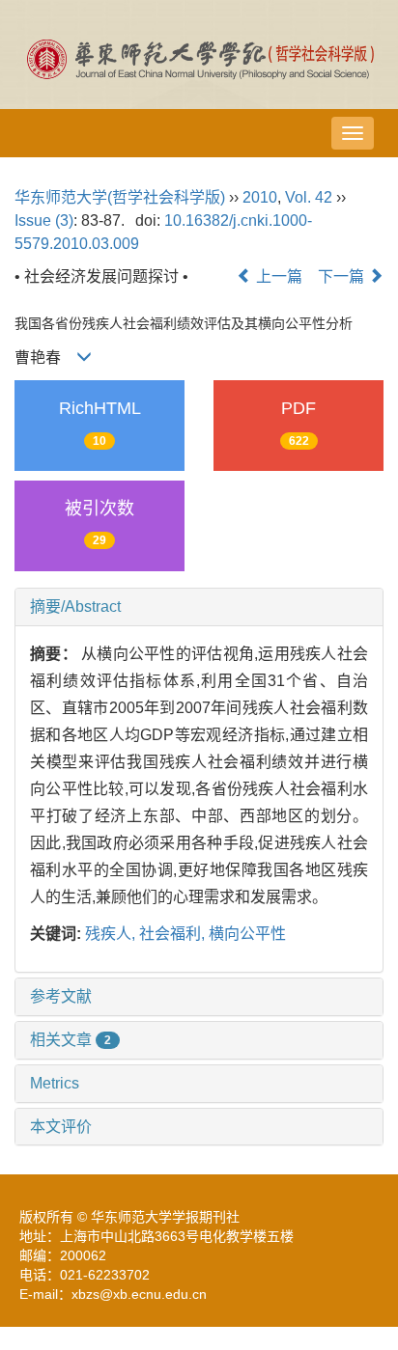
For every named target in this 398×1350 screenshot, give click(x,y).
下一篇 (343, 276)
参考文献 (61, 996)
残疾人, (112, 933)
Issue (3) (43, 220)
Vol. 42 (308, 197)
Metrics (54, 1083)
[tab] (199, 607)
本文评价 (61, 1126)
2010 (259, 197)
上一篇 (277, 276)
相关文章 (70, 1040)
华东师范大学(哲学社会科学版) (119, 197)
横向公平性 (247, 933)
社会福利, (174, 933)
